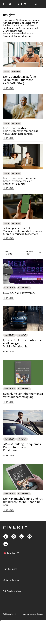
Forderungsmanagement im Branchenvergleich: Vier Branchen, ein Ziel (20, 181)
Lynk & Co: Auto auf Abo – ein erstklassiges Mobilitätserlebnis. (23, 343)
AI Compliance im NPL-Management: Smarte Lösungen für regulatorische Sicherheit (22, 231)
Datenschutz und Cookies (32, 614)
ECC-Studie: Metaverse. (19, 292)
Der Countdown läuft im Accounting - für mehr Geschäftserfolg (19, 80)
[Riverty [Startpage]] (15, 4)
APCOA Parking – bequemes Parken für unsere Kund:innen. (22, 447)
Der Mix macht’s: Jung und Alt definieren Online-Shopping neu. (23, 502)
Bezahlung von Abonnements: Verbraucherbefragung (23, 395)
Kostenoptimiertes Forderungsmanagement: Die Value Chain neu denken (20, 131)
